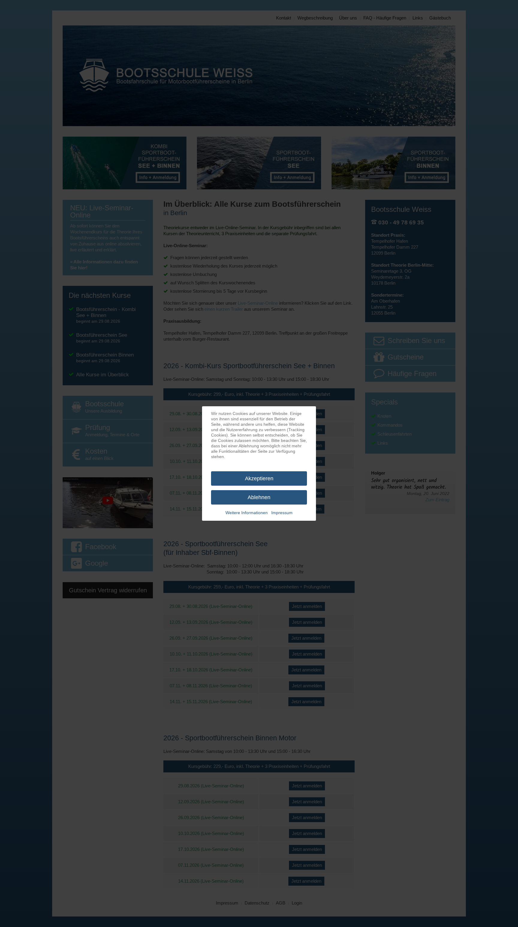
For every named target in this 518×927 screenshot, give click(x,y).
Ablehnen (259, 497)
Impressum (282, 512)
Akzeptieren (259, 478)
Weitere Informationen (246, 512)
